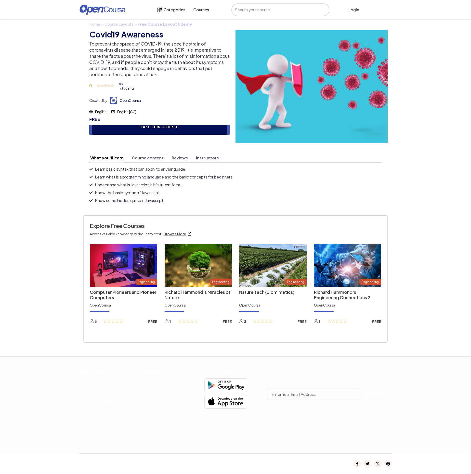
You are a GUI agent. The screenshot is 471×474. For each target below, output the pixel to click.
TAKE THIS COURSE (159, 127)
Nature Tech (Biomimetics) (266, 292)
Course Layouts (119, 24)
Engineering (146, 282)
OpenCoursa (130, 100)
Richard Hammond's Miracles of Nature (198, 294)
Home (94, 24)
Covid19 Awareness (126, 34)
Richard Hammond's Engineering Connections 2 (342, 294)
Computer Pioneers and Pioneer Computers (123, 294)
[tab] (107, 158)
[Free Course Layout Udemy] (312, 85)
